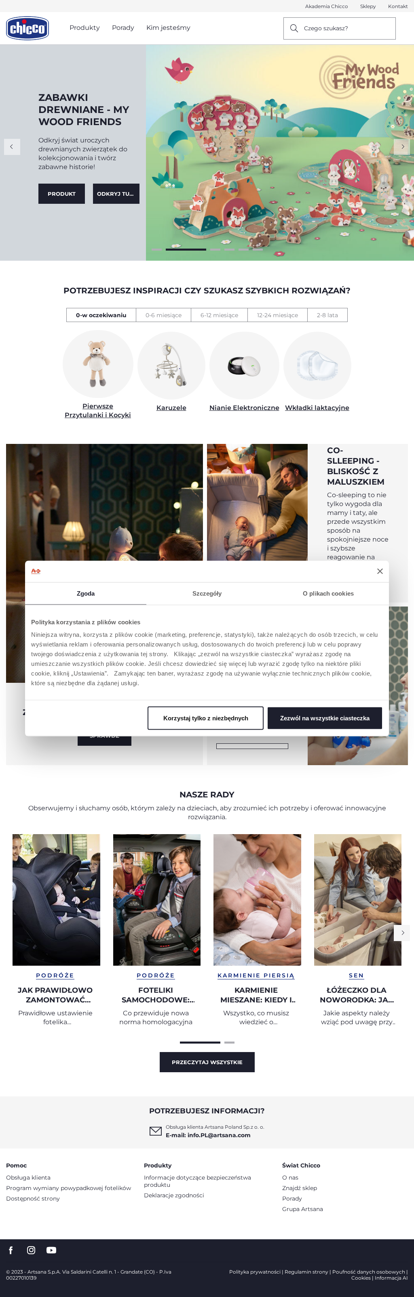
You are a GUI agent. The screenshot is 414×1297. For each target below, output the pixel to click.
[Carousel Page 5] (243, 250)
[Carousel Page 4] (229, 250)
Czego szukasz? (326, 28)
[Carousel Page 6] (257, 250)
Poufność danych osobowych (368, 1272)
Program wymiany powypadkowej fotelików (68, 1188)
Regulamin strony (306, 1272)
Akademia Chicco (326, 6)
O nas (290, 1177)
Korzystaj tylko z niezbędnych (205, 718)
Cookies (361, 1278)
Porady (292, 1198)
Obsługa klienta (28, 1177)
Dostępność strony (33, 1198)
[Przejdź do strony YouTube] (51, 1250)
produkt (116, 187)
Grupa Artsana (302, 1209)
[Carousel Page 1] (157, 250)
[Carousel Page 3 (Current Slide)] (201, 250)
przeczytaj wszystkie (207, 1062)
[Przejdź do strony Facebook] (11, 1250)
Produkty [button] (85, 27)
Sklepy (368, 6)
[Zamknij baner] (380, 571)
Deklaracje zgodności (174, 1195)
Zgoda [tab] (86, 593)
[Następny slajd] (402, 147)
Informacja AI (391, 1278)
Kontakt (398, 6)
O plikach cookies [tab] (328, 593)
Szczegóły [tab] (207, 593)
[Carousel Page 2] (172, 250)
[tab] (101, 315)
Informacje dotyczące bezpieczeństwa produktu (197, 1181)
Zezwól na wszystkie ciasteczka (325, 718)
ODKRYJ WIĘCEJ (252, 746)
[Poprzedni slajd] (12, 147)
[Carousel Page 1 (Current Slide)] (200, 1043)
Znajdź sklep (299, 1188)
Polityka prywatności (255, 1272)
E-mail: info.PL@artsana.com (208, 1135)
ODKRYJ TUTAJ (63, 187)
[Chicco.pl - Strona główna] (27, 28)
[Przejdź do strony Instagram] (31, 1250)
